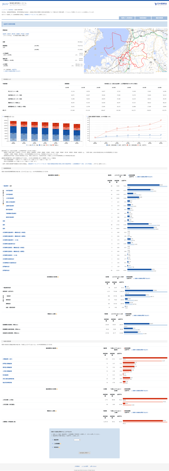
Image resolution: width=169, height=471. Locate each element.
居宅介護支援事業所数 (8, 378)
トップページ (4, 9)
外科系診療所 (9, 194)
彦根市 (9, 34)
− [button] (165, 68)
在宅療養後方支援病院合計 (9, 262)
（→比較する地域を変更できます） (144, 176)
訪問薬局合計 (6, 270)
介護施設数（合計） (8, 359)
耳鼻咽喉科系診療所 (11, 213)
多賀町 (27, 34)
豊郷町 (18, 34)
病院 (4, 221)
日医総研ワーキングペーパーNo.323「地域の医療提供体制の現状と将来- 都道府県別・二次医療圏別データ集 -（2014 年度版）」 (61, 163)
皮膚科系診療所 (10, 205)
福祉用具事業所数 (7, 382)
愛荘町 (13, 34)
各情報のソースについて (31, 14)
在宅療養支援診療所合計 (9, 243)
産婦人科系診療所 (10, 202)
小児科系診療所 (10, 198)
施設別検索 (159, 18)
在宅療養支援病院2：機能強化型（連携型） (14, 251)
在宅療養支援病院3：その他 (10, 255)
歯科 (4, 224)
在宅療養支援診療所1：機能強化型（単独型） (14, 232)
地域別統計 (11, 9)
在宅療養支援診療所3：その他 (10, 240)
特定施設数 (5, 375)
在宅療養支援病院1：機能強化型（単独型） (14, 247)
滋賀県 (4, 34)
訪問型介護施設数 (7, 363)
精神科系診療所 (10, 217)
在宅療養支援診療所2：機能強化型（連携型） (14, 236)
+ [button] (165, 66)
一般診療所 (5, 186)
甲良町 (22, 34)
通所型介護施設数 (7, 367)
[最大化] (165, 30)
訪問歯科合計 (6, 266)
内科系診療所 (9, 190)
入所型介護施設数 (7, 371)
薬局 (4, 228)
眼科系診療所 (9, 209)
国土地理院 (164, 71)
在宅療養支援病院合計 (8, 259)
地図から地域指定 (126, 18)
